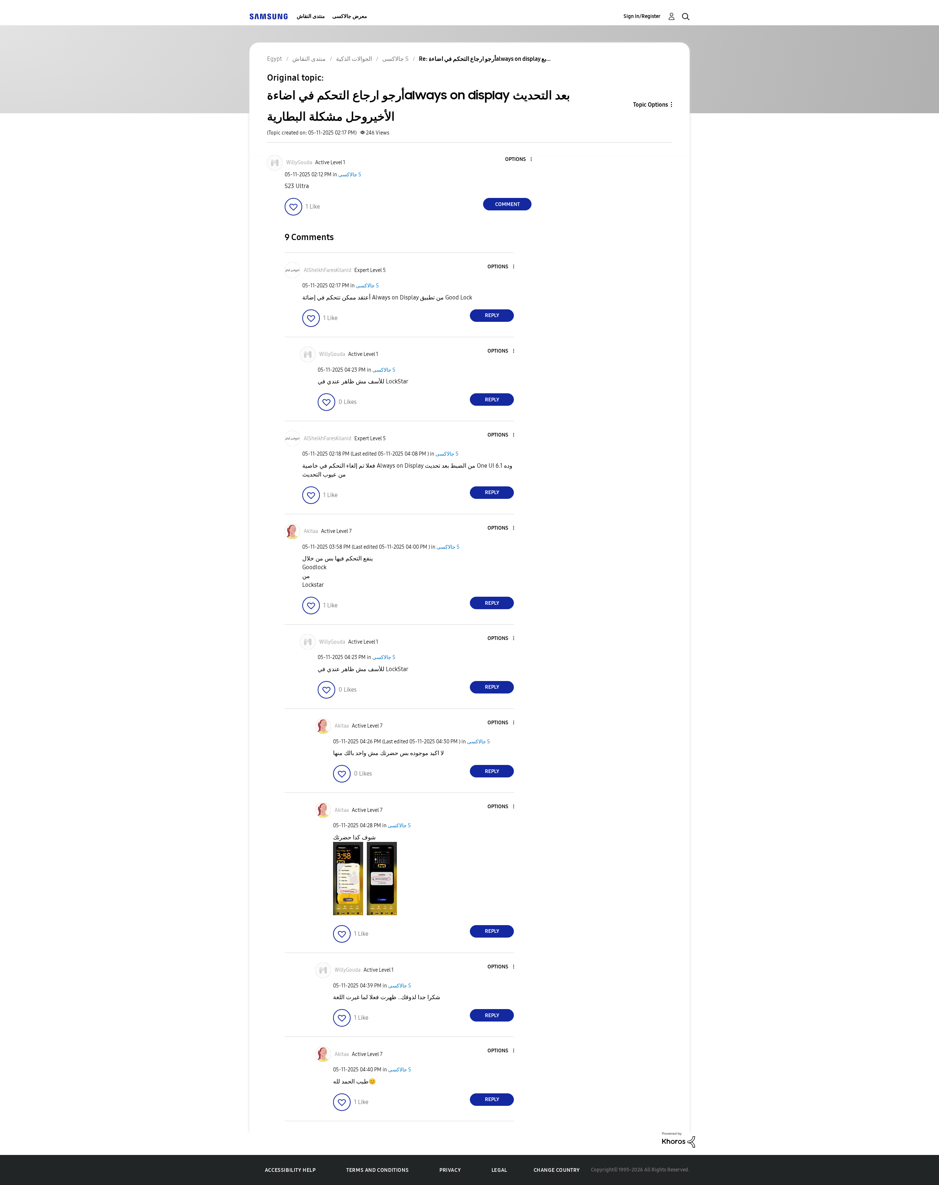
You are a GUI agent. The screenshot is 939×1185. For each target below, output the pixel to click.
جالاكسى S (349, 175)
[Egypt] (268, 16)
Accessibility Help (290, 1170)
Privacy (450, 1170)
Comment (507, 204)
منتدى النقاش (311, 16)
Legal (499, 1170)
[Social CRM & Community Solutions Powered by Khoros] (678, 1139)
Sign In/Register (642, 16)
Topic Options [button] (650, 104)
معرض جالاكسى (349, 16)
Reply (492, 315)
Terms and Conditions (377, 1170)
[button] (519, 159)
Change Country (557, 1170)
